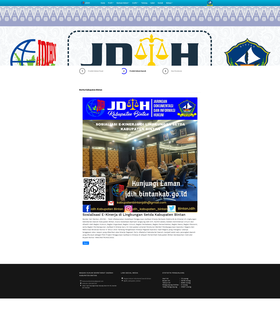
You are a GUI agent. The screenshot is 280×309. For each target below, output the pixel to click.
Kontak (160, 3)
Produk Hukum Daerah (96, 71)
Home (104, 3)
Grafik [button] (134, 3)
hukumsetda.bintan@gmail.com (92, 281)
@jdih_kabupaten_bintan (132, 281)
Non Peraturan (135, 71)
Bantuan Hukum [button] (122, 3)
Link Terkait (175, 71)
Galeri (152, 3)
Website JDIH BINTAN (89, 283)
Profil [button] (110, 3)
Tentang (144, 3)
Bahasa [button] (168, 3)
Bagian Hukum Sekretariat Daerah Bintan (137, 278)
